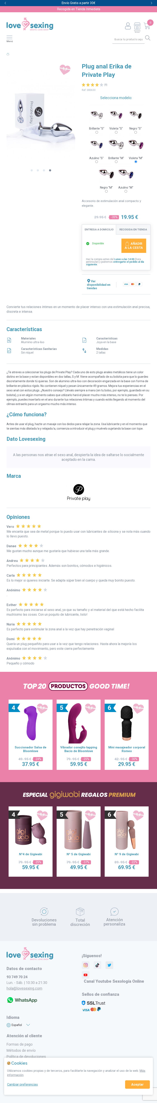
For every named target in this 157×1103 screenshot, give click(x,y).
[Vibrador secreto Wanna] (126, 723)
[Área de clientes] (128, 26)
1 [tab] (32, 171)
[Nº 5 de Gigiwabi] (30, 829)
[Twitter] (109, 965)
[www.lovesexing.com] (30, 959)
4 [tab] (50, 171)
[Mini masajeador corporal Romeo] (78, 723)
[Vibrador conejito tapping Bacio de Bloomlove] (30, 723)
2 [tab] (38, 171)
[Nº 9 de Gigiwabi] (78, 829)
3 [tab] (44, 171)
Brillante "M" (116, 158)
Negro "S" (135, 128)
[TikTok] (97, 965)
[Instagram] (86, 965)
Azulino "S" (96, 158)
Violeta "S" (116, 128)
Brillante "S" (96, 128)
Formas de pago (20, 1044)
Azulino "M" (125, 187)
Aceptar (137, 1084)
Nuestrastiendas (137, 31)
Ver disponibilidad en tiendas (98, 285)
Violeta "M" (136, 158)
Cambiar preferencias (22, 1084)
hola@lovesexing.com (24, 988)
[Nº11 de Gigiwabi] (126, 829)
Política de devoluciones (26, 1056)
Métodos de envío (21, 1050)
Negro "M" (106, 187)
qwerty (151, 3)
